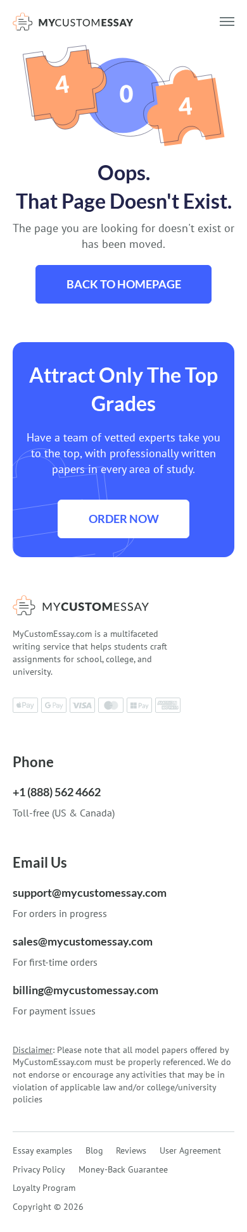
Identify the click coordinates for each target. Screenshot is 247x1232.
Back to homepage (123, 284)
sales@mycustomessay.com (83, 941)
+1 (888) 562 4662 (57, 792)
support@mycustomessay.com (90, 892)
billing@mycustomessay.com (85, 990)
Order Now (124, 519)
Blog (94, 1150)
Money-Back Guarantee (123, 1169)
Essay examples (42, 1150)
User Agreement (190, 1150)
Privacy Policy (39, 1169)
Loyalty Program (44, 1187)
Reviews (131, 1150)
